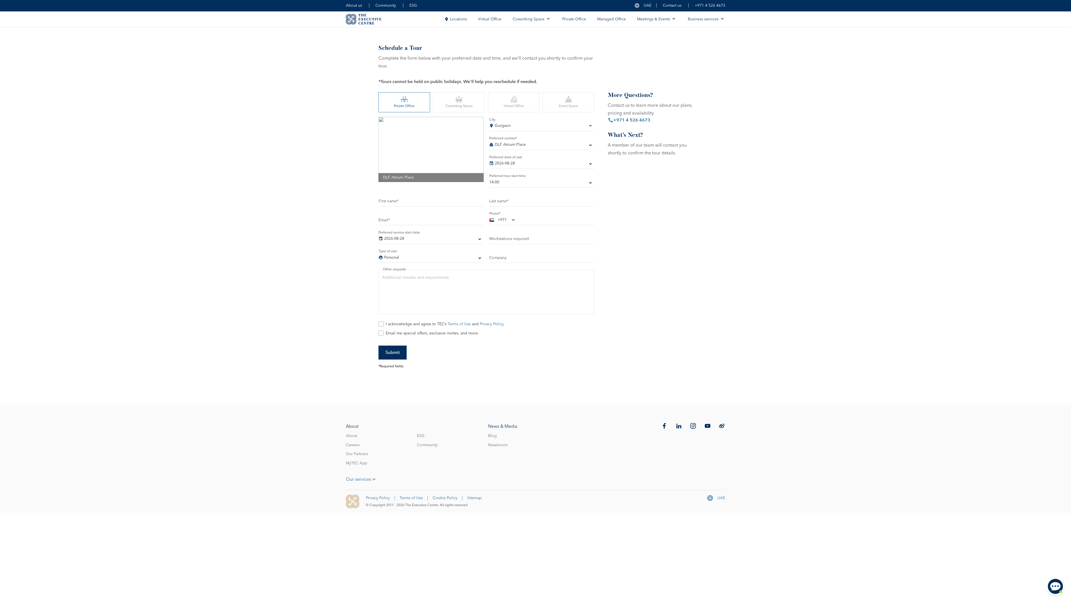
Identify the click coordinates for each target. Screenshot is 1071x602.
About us (354, 5)
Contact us (672, 5)
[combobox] (541, 126)
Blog (492, 436)
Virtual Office (489, 19)
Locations (458, 19)
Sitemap (474, 498)
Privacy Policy (491, 324)
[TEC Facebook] (664, 426)
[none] (541, 145)
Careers (353, 445)
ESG (413, 5)
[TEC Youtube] (707, 426)
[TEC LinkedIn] (679, 426)
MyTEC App (356, 463)
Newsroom (498, 445)
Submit (392, 352)
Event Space (568, 106)
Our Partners (357, 454)
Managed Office (611, 19)
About (351, 436)
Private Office (574, 19)
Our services (358, 479)
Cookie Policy (445, 498)
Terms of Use (459, 324)
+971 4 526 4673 (710, 5)
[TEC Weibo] (721, 426)
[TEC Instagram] (693, 426)
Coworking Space (459, 106)
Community (385, 5)
